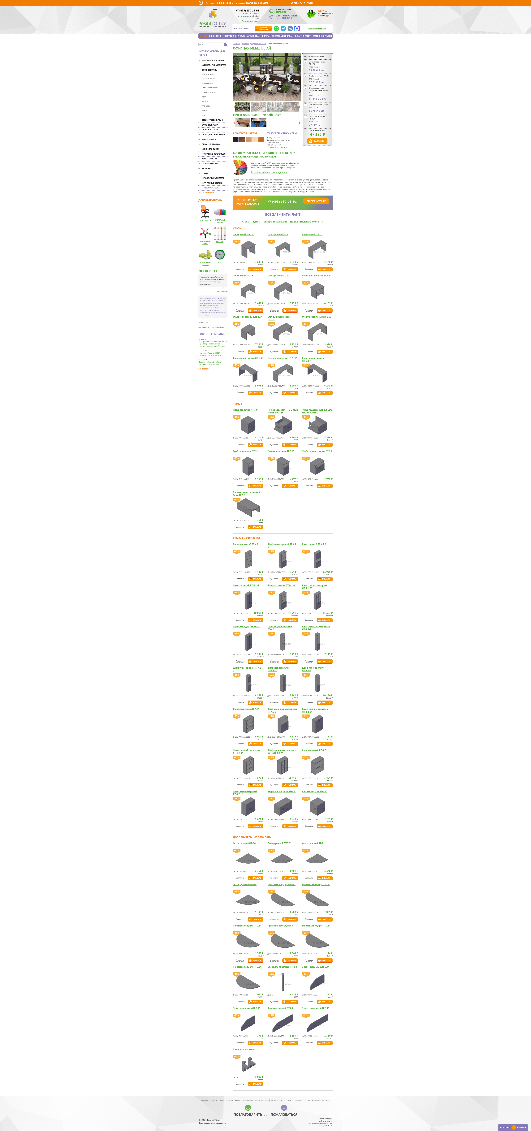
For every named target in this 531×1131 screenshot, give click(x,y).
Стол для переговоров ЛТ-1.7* (279, 318)
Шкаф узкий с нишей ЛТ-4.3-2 (247, 669)
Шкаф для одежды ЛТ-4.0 (246, 626)
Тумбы (256, 221)
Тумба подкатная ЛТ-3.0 (319, 76)
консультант (263, 28)
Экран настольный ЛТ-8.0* (281, 1008)
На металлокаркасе (210, 88)
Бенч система (207, 83)
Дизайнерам (253, 36)
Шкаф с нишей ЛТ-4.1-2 (314, 544)
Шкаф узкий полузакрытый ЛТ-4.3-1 (316, 628)
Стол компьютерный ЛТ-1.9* (247, 316)
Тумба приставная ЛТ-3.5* (281, 451)
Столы (245, 221)
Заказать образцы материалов (269, 172)
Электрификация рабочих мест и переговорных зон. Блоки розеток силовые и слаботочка (212, 343)
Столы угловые (208, 79)
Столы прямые (208, 74)
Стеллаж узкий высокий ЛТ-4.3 (280, 628)
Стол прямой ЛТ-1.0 (278, 234)
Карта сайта (300, 1100)
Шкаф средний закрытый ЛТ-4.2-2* (315, 710)
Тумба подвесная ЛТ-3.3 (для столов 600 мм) (283, 411)
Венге (204, 115)
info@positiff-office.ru (317, 28)
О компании (215, 36)
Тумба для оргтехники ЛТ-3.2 (317, 451)
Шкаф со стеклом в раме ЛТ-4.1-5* (314, 586)
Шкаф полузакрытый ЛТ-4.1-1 (282, 545)
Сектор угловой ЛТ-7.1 (318, 104)
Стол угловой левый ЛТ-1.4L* (282, 358)
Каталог (203, 36)
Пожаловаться (284, 1114)
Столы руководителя (212, 120)
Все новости (203, 369)
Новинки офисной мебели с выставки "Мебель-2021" (210, 363)
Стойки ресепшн (210, 129)
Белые (204, 111)
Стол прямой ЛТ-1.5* (243, 275)
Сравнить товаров (513, 1127)
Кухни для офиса (210, 149)
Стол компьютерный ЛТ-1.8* (316, 275)
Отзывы (273, 1100)
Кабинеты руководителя (214, 65)
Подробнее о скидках (257, 3)
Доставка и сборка (282, 36)
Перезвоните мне (250, 21)
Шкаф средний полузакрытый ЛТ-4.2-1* (283, 710)
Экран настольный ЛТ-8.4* (315, 966)
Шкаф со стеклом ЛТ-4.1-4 (281, 585)
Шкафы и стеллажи (275, 221)
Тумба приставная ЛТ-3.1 (246, 451)
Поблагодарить (248, 1114)
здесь (207, 315)
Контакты (326, 36)
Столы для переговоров (213, 134)
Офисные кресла (210, 125)
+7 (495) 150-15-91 (247, 10)
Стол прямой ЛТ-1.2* (243, 234)
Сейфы (205, 173)
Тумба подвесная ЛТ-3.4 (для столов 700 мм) (317, 411)
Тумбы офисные (210, 159)
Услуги (241, 36)
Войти (294, 3)
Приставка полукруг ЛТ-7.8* (316, 884)
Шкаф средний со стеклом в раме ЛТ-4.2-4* (319, 90)
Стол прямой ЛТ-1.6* (278, 275)
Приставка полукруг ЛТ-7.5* (247, 925)
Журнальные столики (212, 183)
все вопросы (203, 327)
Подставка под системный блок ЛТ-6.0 (246, 493)
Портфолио (230, 36)
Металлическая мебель (213, 178)
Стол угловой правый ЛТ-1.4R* (313, 359)
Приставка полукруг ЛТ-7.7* (282, 925)
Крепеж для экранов (244, 1049)
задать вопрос (218, 327)
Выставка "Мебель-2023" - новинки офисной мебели (209, 354)
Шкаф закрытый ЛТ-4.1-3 (246, 585)
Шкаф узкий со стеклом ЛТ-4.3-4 (314, 669)
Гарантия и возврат (285, 1100)
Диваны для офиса (211, 144)
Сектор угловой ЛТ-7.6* (245, 843)
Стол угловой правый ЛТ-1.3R (318, 63)
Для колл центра (209, 92)
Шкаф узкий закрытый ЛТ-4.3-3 (279, 669)
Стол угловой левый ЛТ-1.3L (316, 316)
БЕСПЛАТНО (281, 12)
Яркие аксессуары (210, 188)
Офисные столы (209, 70)
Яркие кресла (205, 220)
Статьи (316, 36)
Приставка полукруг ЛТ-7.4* (282, 884)
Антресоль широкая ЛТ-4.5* (282, 791)
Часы (220, 263)
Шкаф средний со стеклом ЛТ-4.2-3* (246, 751)
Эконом (205, 101)
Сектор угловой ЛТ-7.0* (245, 884)
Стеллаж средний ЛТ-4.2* (246, 709)
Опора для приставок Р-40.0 (282, 966)
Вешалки (206, 168)
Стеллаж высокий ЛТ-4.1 (245, 544)
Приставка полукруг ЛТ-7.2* (247, 966)
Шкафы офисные (210, 163)
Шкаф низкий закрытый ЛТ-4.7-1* (245, 793)
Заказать (319, 141)
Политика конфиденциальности (212, 1123)
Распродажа (208, 192)
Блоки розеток (209, 139)
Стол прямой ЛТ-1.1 (312, 234)
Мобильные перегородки (214, 154)
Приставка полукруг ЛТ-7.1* (316, 925)
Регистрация (306, 3)
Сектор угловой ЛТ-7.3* (279, 843)
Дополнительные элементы (306, 221)
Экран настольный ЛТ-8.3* (317, 117)
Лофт (204, 97)
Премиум (206, 106)
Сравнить (240, 269)
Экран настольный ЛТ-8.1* (315, 1008)
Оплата (266, 36)
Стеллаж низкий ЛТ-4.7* (314, 750)
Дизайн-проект (303, 36)
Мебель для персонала (213, 60)
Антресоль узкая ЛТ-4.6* (314, 791)
